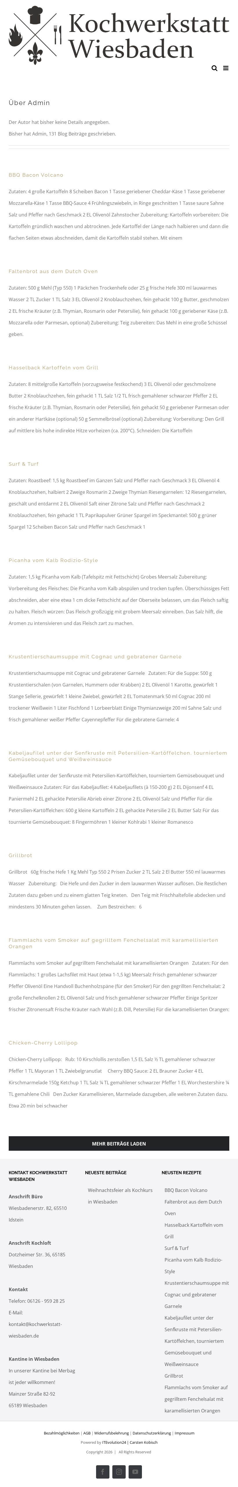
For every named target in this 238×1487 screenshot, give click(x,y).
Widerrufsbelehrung (111, 1433)
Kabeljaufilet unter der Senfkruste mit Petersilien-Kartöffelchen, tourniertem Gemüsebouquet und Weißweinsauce (194, 1341)
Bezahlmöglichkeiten (62, 1433)
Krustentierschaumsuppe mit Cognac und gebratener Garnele (95, 657)
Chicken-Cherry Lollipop (43, 1043)
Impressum (184, 1433)
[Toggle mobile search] (214, 68)
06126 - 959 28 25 (46, 1301)
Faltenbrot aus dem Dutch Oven (53, 271)
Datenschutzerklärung (152, 1433)
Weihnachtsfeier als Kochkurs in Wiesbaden (120, 1196)
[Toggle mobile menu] (226, 68)
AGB (87, 1433)
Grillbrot (21, 855)
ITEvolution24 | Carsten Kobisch (130, 1442)
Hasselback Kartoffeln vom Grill (54, 368)
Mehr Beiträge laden (119, 1144)
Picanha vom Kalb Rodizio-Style (53, 560)
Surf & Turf (24, 464)
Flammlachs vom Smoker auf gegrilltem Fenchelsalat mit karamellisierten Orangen (196, 1399)
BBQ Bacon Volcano (36, 175)
